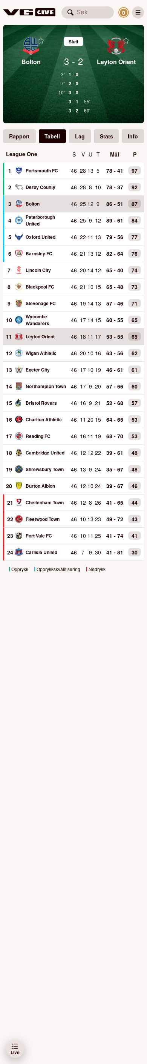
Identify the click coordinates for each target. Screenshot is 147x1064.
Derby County (40, 187)
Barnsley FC (39, 253)
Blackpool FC (40, 286)
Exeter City (38, 369)
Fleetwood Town (43, 519)
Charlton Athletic (44, 419)
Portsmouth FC (42, 170)
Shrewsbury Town (45, 469)
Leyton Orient (40, 336)
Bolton (33, 203)
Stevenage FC (41, 303)
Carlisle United (41, 552)
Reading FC (38, 436)
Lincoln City (38, 270)
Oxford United (40, 236)
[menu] (138, 12)
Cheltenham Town (45, 502)
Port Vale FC (39, 535)
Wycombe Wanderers (37, 320)
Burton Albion (40, 485)
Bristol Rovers (41, 402)
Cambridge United (45, 452)
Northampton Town (46, 386)
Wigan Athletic (41, 353)
